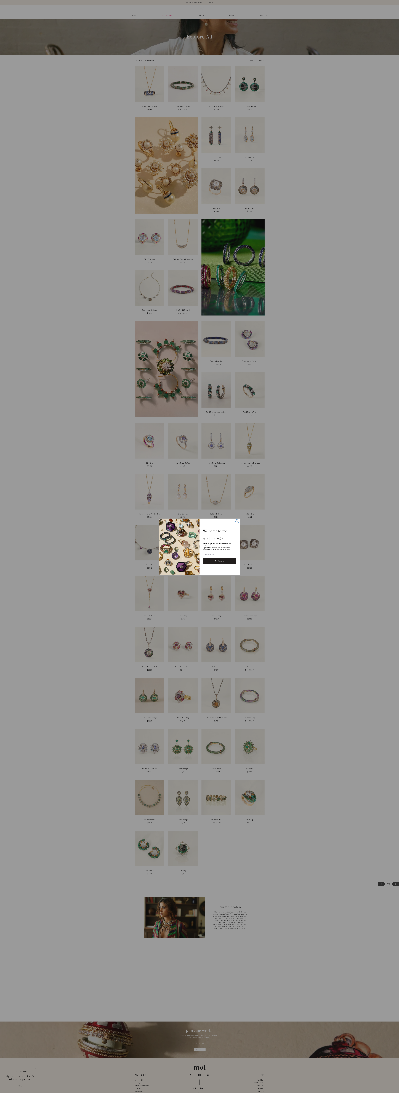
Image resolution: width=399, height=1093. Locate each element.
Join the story (220, 561)
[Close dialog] (237, 521)
